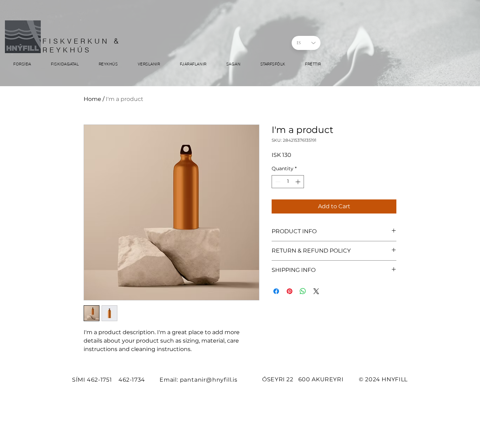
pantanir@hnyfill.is (209, 379)
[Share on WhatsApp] (303, 291)
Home (92, 99)
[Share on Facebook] (276, 291)
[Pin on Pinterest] (289, 291)
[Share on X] (316, 291)
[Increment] (298, 182)
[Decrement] (277, 182)
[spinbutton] (287, 182)
